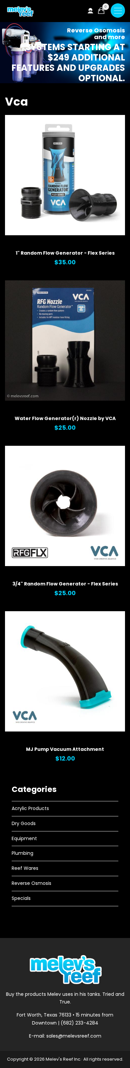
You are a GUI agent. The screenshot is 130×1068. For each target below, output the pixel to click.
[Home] (20, 11)
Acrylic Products (30, 808)
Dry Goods (24, 823)
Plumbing (22, 853)
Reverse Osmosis (31, 883)
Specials (21, 898)
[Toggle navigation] (118, 10)
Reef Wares (25, 868)
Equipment (24, 838)
